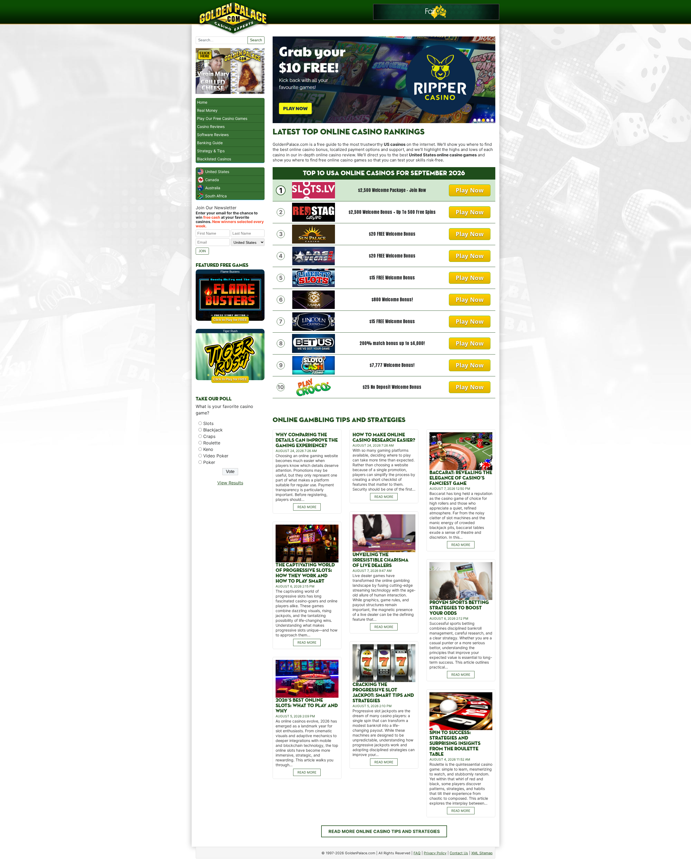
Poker (209, 462)
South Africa (216, 196)
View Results (230, 482)
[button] (475, 120)
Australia (212, 187)
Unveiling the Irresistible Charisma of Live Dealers (380, 560)
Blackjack (213, 430)
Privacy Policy (435, 853)
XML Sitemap (482, 853)
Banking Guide (210, 142)
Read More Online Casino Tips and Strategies (384, 831)
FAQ (417, 853)
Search (256, 40)
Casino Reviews (211, 126)
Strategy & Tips (211, 150)
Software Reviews (213, 134)
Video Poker (215, 455)
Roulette (211, 443)
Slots (208, 423)
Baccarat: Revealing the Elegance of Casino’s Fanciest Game (460, 478)
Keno (208, 449)
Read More (306, 507)
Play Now (470, 190)
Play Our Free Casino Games (222, 118)
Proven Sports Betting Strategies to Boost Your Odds (459, 607)
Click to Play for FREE (230, 320)
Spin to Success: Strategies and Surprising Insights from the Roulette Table (454, 743)
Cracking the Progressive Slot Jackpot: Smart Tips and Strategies (383, 692)
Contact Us (459, 853)
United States (217, 171)
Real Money (207, 110)
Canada (212, 179)
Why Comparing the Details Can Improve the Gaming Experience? (307, 440)
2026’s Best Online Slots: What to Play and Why (307, 705)
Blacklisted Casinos (214, 159)
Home (202, 102)
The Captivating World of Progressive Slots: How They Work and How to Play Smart (305, 573)
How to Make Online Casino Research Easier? (384, 437)
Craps (209, 436)
